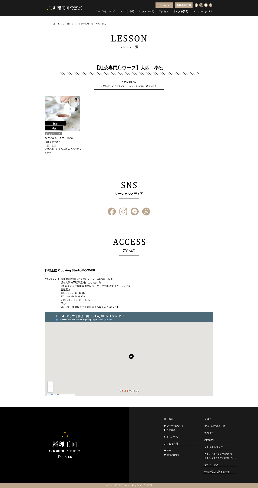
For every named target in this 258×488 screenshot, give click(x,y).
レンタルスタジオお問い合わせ (222, 458)
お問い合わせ (173, 455)
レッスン (67, 24)
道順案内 (65, 289)
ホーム (56, 24)
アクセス (163, 11)
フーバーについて (105, 11)
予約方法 (171, 430)
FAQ (169, 450)
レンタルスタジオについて (219, 454)
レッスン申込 (127, 11)
